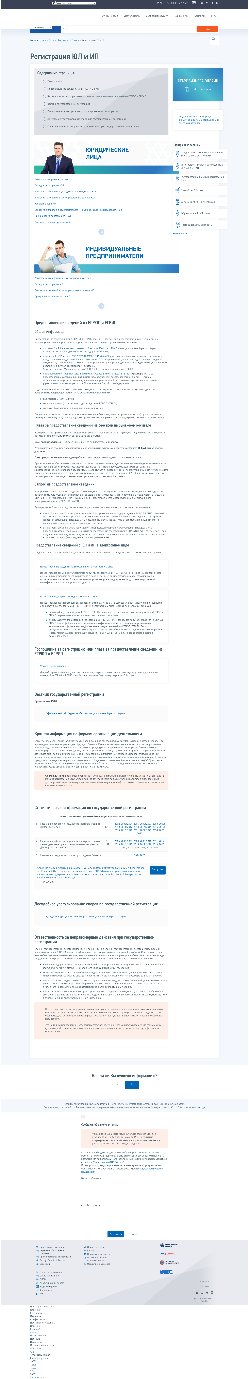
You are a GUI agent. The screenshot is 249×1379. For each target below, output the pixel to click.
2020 (129, 830)
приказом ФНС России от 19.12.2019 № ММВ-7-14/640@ (74, 356)
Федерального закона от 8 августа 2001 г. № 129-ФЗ (88, 348)
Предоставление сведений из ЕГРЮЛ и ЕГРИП (73, 88)
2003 (123, 823)
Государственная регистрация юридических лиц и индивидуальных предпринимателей (199, 120)
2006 (142, 823)
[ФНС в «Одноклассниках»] (207, 3)
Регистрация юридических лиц (51, 179)
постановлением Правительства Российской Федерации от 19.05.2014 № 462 (86, 373)
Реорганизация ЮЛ (45, 203)
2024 (155, 830)
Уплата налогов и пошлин (54, 666)
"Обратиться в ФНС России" (108, 1162)
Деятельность (132, 15)
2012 (129, 826)
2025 (161, 830)
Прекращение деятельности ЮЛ (52, 215)
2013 (136, 826)
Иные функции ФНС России (65, 40)
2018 (117, 830)
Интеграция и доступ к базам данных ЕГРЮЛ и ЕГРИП (70, 596)
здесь (66, 636)
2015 (148, 826)
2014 (142, 826)
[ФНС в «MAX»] (217, 3)
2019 (123, 830)
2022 (142, 830)
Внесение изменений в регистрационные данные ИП (64, 290)
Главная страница (39, 40)
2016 (155, 826)
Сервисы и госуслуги (157, 15)
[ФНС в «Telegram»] (212, 3)
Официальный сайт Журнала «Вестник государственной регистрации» (85, 713)
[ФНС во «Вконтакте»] (202, 3)
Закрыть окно (37, 1377)
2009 (161, 823)
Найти (207, 29)
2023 (148, 830)
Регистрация (54, 81)
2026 (139, 833)
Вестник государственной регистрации (69, 103)
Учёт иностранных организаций (52, 222)
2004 (129, 823)
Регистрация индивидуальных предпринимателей (62, 278)
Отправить (116, 1234)
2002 (117, 823)
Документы (182, 15)
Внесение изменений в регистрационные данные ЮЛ (64, 197)
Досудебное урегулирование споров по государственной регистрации (87, 119)
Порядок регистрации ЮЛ (49, 185)
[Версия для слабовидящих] (160, 3)
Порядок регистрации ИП (48, 284)
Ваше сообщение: (91, 1178)
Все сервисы (180, 233)
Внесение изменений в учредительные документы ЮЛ (65, 191)
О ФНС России (110, 15)
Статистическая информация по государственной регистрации (82, 111)
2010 (117, 826)
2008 (155, 823)
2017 (161, 826)
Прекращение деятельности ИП (52, 296)
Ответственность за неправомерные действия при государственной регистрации (93, 126)
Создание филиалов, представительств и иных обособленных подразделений (78, 209)
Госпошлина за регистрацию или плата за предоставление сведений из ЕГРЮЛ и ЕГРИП (96, 96)
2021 (136, 830)
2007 (148, 823)
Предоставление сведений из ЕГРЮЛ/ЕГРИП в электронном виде (76, 566)
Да (131, 1084)
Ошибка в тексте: (90, 1205)
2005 (136, 823)
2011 (123, 826)
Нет (116, 1084)
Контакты (199, 15)
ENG (213, 15)
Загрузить (157, 869)
